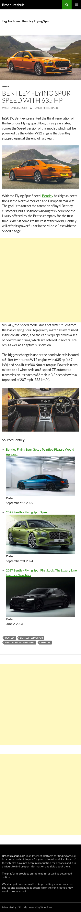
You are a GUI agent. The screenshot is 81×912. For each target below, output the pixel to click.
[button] (40, 410)
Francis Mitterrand (45, 107)
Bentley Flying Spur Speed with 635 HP (36, 96)
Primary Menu (76, 4)
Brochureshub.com (13, 855)
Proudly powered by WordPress (35, 907)
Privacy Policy (9, 907)
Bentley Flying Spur (31, 637)
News (5, 86)
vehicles (45, 642)
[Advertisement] (40, 280)
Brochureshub (13, 5)
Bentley (47, 196)
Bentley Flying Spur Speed (20, 642)
